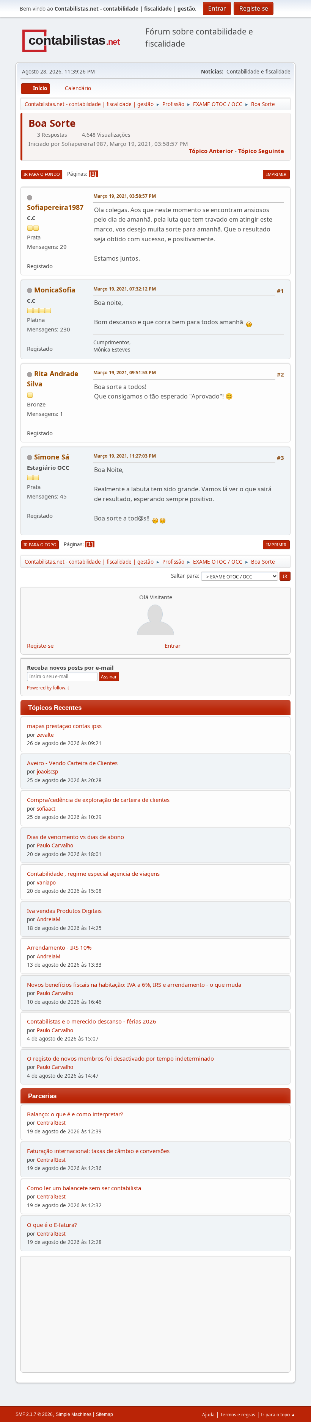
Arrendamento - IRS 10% (59, 947)
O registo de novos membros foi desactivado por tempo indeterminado (120, 1058)
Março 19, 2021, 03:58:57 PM (124, 196)
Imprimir (276, 174)
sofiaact (46, 808)
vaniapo (46, 882)
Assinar (109, 676)
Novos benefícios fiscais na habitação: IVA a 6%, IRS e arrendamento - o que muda (134, 984)
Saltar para (184, 575)
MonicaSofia (54, 289)
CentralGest (51, 1122)
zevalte (45, 734)
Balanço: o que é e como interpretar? (75, 1114)
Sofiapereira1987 (55, 207)
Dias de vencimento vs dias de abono (75, 837)
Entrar (173, 645)
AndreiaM (48, 919)
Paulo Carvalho (55, 845)
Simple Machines (73, 1414)
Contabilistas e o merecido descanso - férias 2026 (91, 1021)
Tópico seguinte (261, 151)
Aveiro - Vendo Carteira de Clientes (72, 763)
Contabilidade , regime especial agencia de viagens (93, 873)
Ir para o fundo (42, 174)
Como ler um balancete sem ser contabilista (84, 1188)
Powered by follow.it (48, 687)
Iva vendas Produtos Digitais (64, 910)
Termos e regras (237, 1414)
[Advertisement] (155, 1315)
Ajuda (208, 1414)
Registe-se (40, 645)
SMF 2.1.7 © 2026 (34, 1414)
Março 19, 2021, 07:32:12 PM (124, 289)
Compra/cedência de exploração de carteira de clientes (98, 799)
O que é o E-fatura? (52, 1224)
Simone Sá (51, 456)
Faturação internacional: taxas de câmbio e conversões (98, 1151)
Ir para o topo (40, 544)
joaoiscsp (47, 771)
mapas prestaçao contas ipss (64, 726)
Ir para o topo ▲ (278, 1414)
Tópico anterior (211, 151)
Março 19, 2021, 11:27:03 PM (124, 456)
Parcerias (42, 1095)
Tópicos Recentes (55, 707)
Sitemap (104, 1414)
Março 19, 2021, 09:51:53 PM (124, 372)
